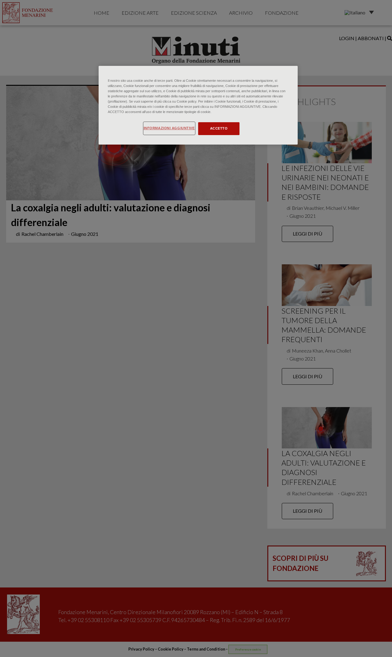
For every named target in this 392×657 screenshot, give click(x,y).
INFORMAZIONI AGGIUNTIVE (169, 128)
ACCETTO (219, 128)
